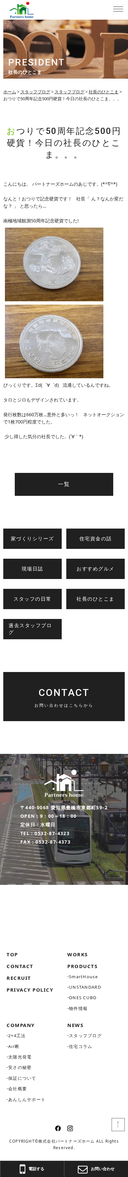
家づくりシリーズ (32, 539)
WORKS (77, 954)
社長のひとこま (95, 599)
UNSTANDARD (85, 987)
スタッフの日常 (32, 599)
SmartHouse (83, 977)
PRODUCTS (82, 966)
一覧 (64, 484)
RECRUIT (19, 978)
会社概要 (17, 1089)
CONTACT (20, 966)
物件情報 (78, 1008)
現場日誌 (32, 569)
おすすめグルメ (95, 569)
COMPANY (21, 1025)
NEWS (75, 1025)
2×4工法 (17, 1035)
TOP (12, 954)
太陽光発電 (20, 1057)
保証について (22, 1078)
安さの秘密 (20, 1067)
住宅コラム (81, 1046)
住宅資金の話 (95, 539)
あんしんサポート (27, 1099)
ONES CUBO (83, 997)
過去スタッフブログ (30, 629)
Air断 (13, 1046)
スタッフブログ (85, 1035)
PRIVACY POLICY (30, 989)
